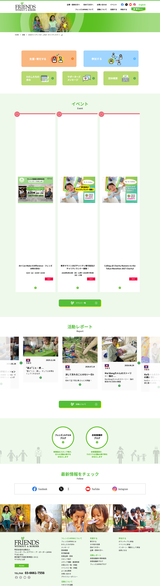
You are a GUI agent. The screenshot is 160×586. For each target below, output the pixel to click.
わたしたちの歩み (67, 544)
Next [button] (139, 363)
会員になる (123, 550)
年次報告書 (65, 553)
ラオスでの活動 (67, 585)
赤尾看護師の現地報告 (98, 558)
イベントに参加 (124, 544)
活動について (102, 9)
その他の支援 (95, 544)
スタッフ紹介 (66, 559)
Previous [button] (21, 363)
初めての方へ (88, 4)
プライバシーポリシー (69, 576)
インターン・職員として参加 (129, 547)
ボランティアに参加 (126, 541)
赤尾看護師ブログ (96, 561)
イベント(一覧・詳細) (69, 568)
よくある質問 (66, 571)
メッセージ (65, 547)
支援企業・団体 (67, 556)
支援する (113, 9)
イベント (113, 4)
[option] (80, 363)
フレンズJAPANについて (84, 9)
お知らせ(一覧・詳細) (69, 565)
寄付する (93, 541)
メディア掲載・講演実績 (70, 562)
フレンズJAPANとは (68, 541)
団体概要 (64, 550)
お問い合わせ (102, 4)
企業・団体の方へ (73, 4)
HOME (17, 35)
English (142, 4)
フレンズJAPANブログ (98, 564)
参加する (123, 9)
